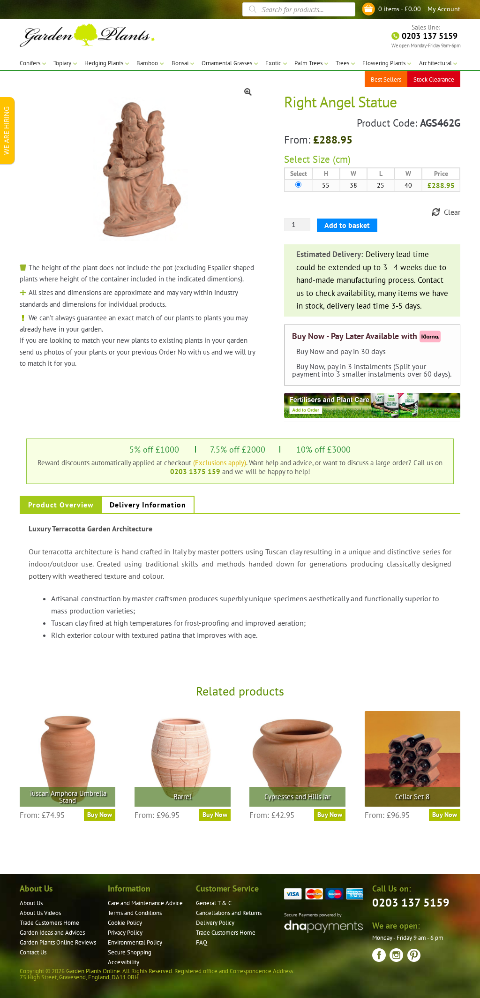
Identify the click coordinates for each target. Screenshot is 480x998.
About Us (31, 903)
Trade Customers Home (49, 923)
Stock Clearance (433, 79)
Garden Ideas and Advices (52, 933)
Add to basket (347, 225)
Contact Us (33, 952)
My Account (444, 9)
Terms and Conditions (135, 913)
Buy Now (99, 814)
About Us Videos (40, 913)
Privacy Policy (125, 933)
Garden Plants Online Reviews (58, 942)
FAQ (201, 942)
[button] (247, 91)
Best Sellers (386, 79)
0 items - (399, 9)
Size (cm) (332, 159)
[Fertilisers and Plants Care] (372, 405)
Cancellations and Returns (229, 913)
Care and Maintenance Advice (145, 903)
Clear (452, 212)
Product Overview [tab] (61, 504)
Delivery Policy (215, 923)
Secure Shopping (129, 952)
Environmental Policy (135, 942)
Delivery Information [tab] (148, 504)
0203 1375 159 (195, 471)
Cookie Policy (125, 923)
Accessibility (123, 962)
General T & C (214, 903)
